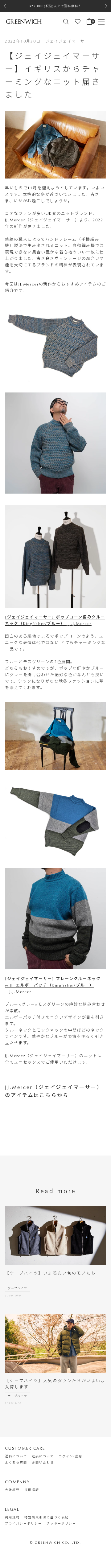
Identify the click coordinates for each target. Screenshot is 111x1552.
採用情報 (31, 1490)
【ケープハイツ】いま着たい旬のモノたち (50, 1273)
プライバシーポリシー (23, 1523)
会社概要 (12, 1490)
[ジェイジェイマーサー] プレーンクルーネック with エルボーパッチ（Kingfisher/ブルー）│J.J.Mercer (53, 985)
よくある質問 (16, 1462)
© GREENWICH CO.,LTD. (55, 1543)
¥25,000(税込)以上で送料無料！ (56, 6)
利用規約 (12, 1517)
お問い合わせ (43, 1462)
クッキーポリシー (61, 1523)
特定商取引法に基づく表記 (46, 1517)
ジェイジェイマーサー (67, 41)
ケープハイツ (17, 1288)
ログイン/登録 (70, 1456)
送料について (16, 1456)
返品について (43, 1456)
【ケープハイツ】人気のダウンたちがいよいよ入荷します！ (55, 1383)
